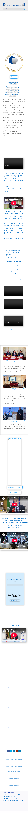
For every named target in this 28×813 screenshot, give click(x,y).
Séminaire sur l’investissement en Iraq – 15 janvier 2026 (14, 389)
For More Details (13, 330)
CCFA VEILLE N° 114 (15, 581)
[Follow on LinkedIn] (14, 751)
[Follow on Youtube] (17, 751)
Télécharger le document (15, 600)
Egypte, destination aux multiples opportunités (14, 361)
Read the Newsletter (15, 492)
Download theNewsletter (14, 487)
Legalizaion (14, 77)
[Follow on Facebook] (8, 751)
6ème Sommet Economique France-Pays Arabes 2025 (14, 420)
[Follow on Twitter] (11, 751)
